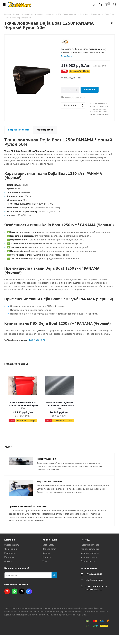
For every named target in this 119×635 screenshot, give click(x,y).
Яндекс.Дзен (22, 591)
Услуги (46, 561)
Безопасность (87, 561)
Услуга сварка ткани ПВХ (49, 481)
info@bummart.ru (94, 580)
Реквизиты (9, 553)
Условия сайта (11, 545)
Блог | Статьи (49, 545)
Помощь (85, 539)
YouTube (7, 591)
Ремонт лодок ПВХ (46, 459)
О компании (10, 549)
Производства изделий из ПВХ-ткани (28, 506)
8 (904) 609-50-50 (37, 340)
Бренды (46, 553)
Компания (9, 539)
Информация (50, 539)
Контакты (9, 557)
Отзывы (8, 561)
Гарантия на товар (90, 545)
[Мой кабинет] (100, 4)
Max (29, 591)
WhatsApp (14, 591)
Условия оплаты (89, 557)
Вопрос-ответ (49, 549)
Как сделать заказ (90, 549)
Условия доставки (90, 553)
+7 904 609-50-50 (93, 574)
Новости (47, 557)
